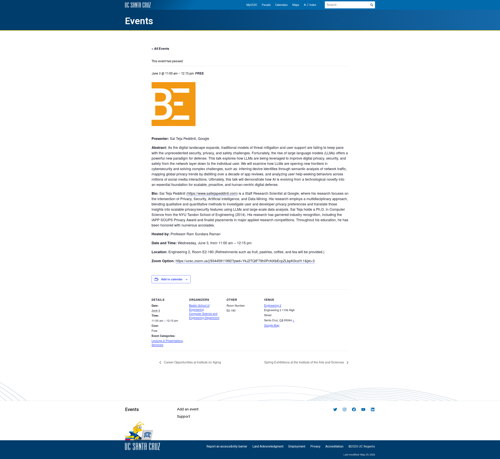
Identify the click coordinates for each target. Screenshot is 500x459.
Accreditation (334, 446)
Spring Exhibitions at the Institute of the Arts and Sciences (304, 362)
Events (139, 21)
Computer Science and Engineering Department (204, 316)
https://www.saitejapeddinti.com (212, 193)
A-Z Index (310, 5)
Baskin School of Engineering (199, 307)
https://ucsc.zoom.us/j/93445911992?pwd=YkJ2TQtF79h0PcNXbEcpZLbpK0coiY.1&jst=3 (245, 260)
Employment (296, 446)
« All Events (160, 48)
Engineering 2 (272, 305)
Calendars (281, 5)
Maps (295, 5)
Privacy (315, 446)
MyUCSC (251, 5)
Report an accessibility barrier (226, 446)
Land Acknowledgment (267, 446)
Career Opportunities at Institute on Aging (192, 362)
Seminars (157, 345)
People (266, 5)
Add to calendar (171, 279)
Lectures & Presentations (167, 341)
